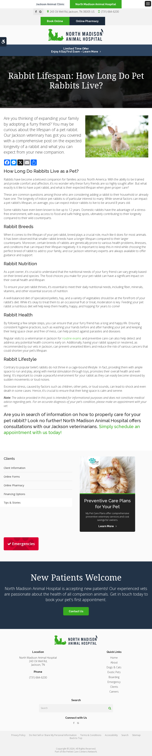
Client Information (14, 468)
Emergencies (23, 543)
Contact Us (76, 611)
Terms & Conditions (90, 735)
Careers (114, 691)
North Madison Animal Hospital (95, 4)
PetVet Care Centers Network (81, 751)
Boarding (114, 677)
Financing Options (14, 494)
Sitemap (136, 735)
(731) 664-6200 (110, 11)
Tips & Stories (12, 502)
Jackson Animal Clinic (50, 4)
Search (124, 735)
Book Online (55, 21)
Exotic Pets (114, 672)
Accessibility (111, 735)
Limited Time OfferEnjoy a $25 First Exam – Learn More (74, 50)
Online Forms (12, 476)
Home (114, 657)
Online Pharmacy (87, 21)
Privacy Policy (18, 735)
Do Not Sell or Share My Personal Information (53, 735)
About (114, 662)
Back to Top (76, 738)
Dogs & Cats (114, 667)
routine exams (71, 338)
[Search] (109, 708)
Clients (114, 686)
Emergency (114, 682)
